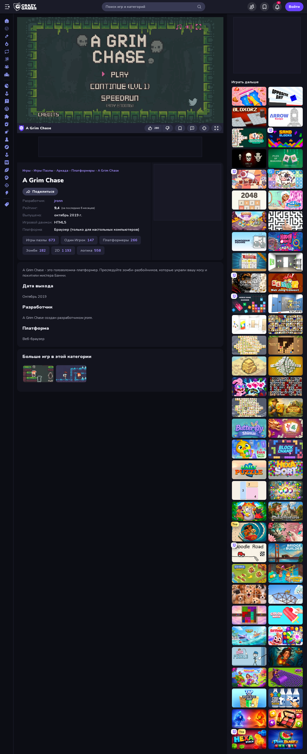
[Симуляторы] (6, 155)
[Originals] (6, 59)
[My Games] (264, 6)
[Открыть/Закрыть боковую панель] (7, 6)
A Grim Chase (108, 170)
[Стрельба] (6, 185)
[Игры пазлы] (6, 116)
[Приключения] (6, 147)
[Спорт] (6, 170)
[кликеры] (6, 132)
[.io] (6, 86)
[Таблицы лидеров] (6, 74)
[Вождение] (6, 109)
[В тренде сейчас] (6, 44)
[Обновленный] (6, 51)
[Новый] (6, 36)
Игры (26, 170)
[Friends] (251, 6)
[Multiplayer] (6, 67)
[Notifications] (277, 6)
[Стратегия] (6, 177)
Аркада (62, 170)
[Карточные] (6, 124)
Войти (294, 6)
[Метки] (6, 204)
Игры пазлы (43, 170)
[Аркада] (6, 93)
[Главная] (6, 21)
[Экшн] (6, 193)
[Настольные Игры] (6, 139)
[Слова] (6, 162)
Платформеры (83, 170)
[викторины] (6, 101)
